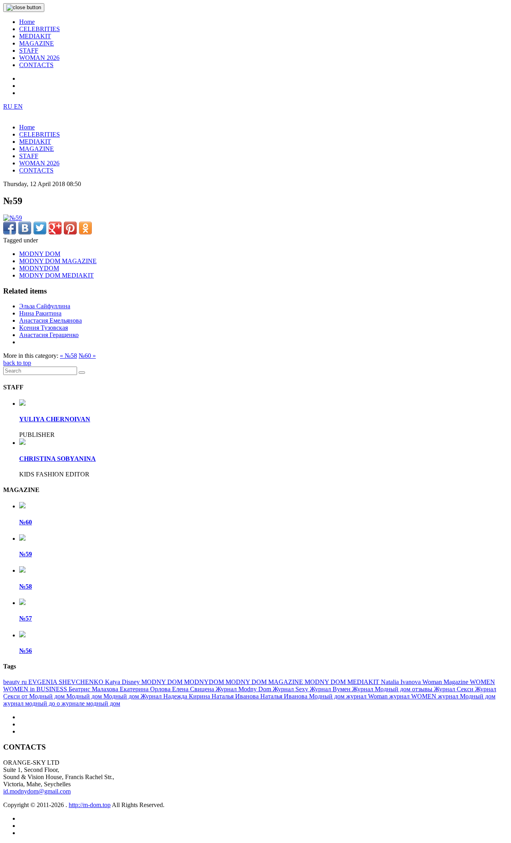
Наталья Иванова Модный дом (303, 696)
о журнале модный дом (88, 703)
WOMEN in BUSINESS (36, 689)
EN (18, 106)
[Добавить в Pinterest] (70, 228)
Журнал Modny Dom (244, 689)
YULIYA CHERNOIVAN (54, 419)
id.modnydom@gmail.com (37, 791)
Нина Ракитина (40, 313)
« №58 (68, 355)
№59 (25, 554)
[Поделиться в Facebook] (9, 228)
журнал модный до (30, 703)
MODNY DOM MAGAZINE (58, 261)
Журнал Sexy (291, 689)
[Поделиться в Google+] (55, 228)
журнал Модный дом (466, 696)
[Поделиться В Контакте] (24, 228)
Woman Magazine (446, 681)
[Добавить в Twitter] (40, 228)
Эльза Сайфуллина (44, 306)
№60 (25, 522)
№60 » (87, 355)
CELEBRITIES (39, 29)
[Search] (82, 372)
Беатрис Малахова (94, 689)
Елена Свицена (194, 689)
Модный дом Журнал (133, 696)
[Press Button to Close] (23, 7)
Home (27, 21)
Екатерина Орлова (146, 689)
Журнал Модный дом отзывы (393, 689)
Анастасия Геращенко (49, 334)
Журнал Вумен (331, 689)
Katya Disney (123, 681)
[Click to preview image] (12, 217)
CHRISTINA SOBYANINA (57, 458)
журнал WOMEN (413, 696)
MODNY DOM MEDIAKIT (56, 275)
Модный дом (84, 696)
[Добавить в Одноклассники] (85, 228)
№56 (25, 650)
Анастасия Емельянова (50, 320)
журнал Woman (367, 696)
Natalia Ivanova (401, 681)
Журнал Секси (454, 689)
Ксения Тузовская (43, 327)
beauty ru (15, 681)
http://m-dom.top (90, 804)
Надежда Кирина (187, 696)
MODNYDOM (39, 268)
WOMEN (482, 681)
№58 (25, 586)
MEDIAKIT (35, 36)
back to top (17, 362)
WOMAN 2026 (39, 57)
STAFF (28, 50)
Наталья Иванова (236, 696)
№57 (25, 618)
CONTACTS (36, 64)
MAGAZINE (36, 43)
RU (8, 106)
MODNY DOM (39, 253)
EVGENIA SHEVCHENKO (66, 681)
